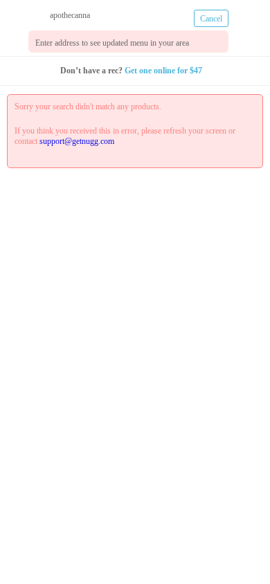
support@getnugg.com (96, 141)
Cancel (211, 19)
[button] (15, 39)
